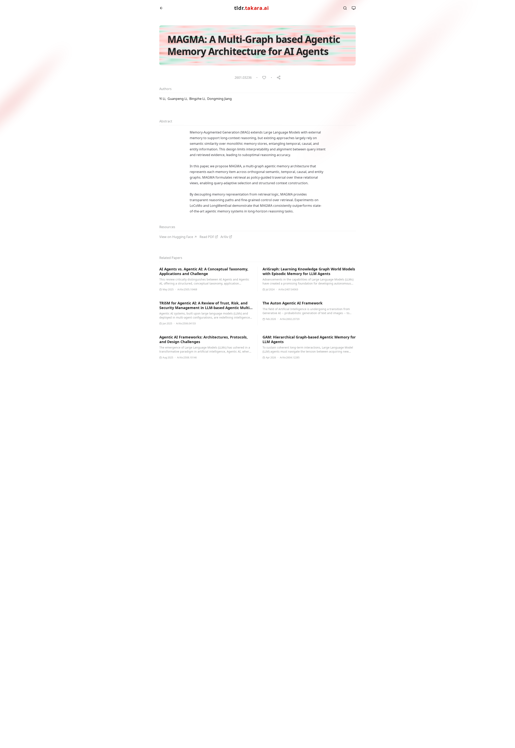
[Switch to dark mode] (354, 8)
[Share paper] (279, 78)
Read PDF (207, 237)
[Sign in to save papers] (264, 78)
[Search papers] (345, 8)
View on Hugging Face (176, 237)
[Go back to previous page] (161, 8)
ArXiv (224, 237)
